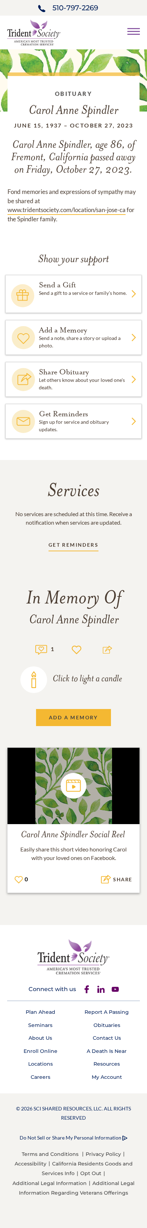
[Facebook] (86, 989)
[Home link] (34, 31)
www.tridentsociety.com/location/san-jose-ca (66, 209)
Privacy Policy (103, 1154)
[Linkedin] (101, 989)
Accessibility (30, 1164)
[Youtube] (115, 989)
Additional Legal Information (49, 1183)
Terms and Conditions (50, 1154)
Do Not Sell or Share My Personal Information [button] (70, 1138)
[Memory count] (41, 649)
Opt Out (90, 1173)
